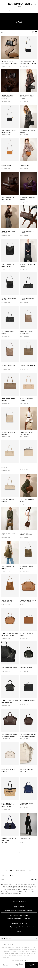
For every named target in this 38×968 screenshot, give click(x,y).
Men (4, 876)
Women (14, 876)
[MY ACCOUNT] (32, 5)
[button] (3, 5)
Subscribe (34, 879)
